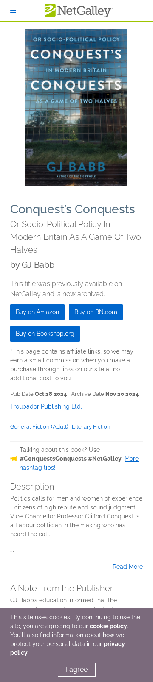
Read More (128, 566)
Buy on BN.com (95, 312)
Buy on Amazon (37, 312)
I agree (77, 669)
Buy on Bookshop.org (45, 333)
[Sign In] (13, 10)
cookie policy (108, 626)
